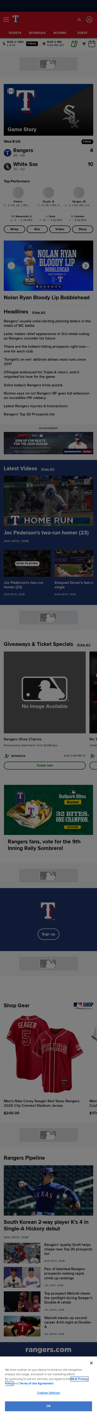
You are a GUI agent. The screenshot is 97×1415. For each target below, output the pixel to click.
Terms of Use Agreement (36, 1383)
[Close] (91, 1363)
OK (48, 1406)
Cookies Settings (48, 1393)
